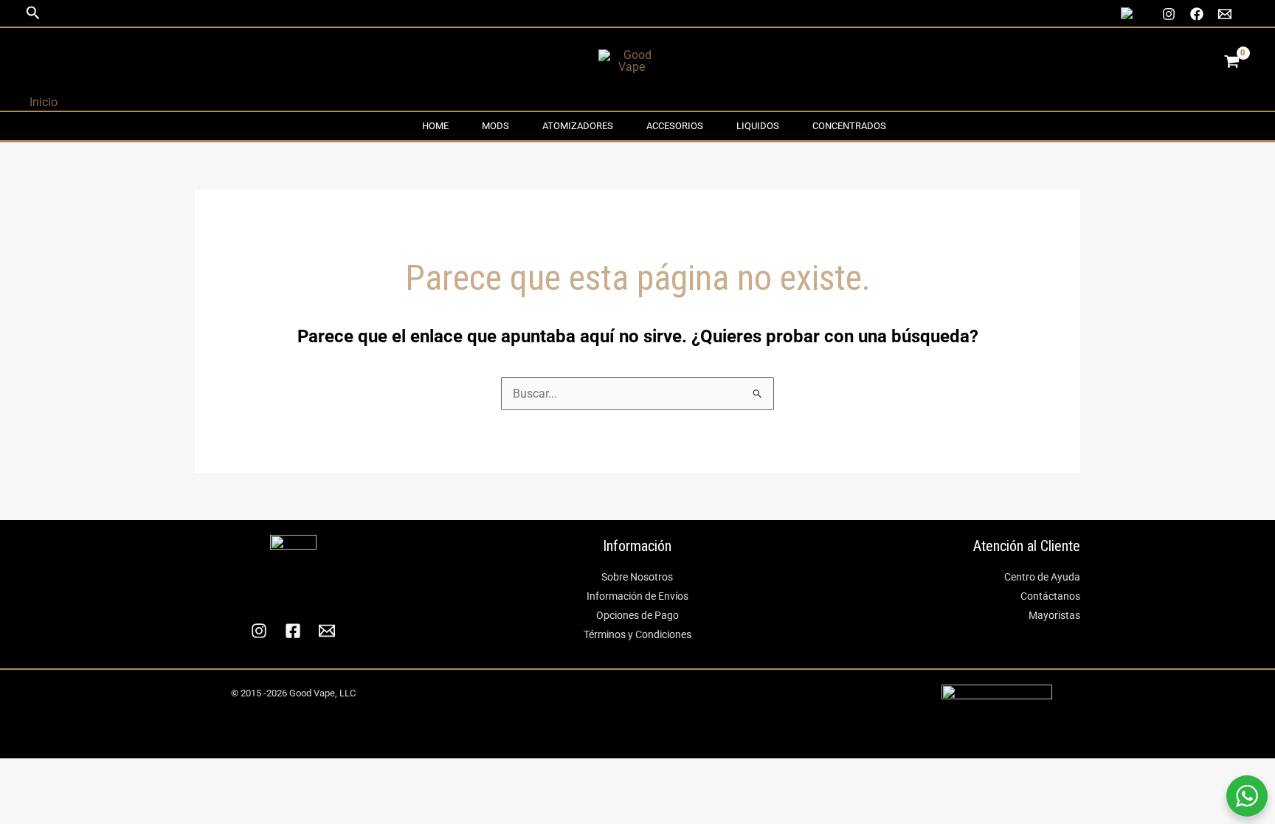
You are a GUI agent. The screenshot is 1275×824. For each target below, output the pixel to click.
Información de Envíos (637, 596)
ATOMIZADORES (577, 125)
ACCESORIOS (674, 125)
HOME (435, 125)
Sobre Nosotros (637, 577)
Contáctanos (1050, 596)
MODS (495, 125)
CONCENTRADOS (849, 125)
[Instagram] (1168, 14)
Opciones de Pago (637, 615)
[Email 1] (1224, 14)
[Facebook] (1196, 14)
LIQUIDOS (757, 125)
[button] (33, 13)
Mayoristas (1054, 615)
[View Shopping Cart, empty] (1231, 61)
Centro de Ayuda (1042, 577)
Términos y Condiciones (637, 634)
